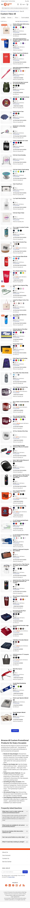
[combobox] (15, 8)
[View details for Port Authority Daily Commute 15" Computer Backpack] (6, 88)
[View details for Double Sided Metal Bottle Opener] (6, 689)
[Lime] (21, 27)
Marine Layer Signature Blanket (20, 698)
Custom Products (8, 892)
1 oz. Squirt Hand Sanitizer (19, 198)
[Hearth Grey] (23, 629)
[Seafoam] (21, 43)
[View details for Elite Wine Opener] (6, 674)
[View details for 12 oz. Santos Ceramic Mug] (6, 247)
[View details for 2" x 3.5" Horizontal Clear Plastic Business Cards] (6, 540)
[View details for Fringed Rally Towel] (6, 349)
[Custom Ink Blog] (24, 885)
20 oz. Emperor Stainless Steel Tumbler (20, 597)
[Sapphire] (14, 27)
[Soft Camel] (18, 629)
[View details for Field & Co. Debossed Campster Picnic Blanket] (6, 555)
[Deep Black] (18, 614)
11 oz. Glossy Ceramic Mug (19, 506)
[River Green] (18, 230)
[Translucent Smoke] (14, 671)
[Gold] (21, 346)
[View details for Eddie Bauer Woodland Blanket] (6, 645)
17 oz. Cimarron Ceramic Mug (20, 387)
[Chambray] (14, 289)
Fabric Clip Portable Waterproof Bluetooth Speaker (21, 461)
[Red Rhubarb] (16, 629)
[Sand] (23, 405)
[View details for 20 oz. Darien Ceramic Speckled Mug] (6, 407)
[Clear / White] (18, 538)
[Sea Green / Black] (23, 171)
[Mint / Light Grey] (14, 171)
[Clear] (14, 200)
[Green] (18, 113)
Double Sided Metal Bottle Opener (19, 684)
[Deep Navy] (14, 614)
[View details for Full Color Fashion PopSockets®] (6, 175)
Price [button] (16, 17)
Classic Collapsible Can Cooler (20, 140)
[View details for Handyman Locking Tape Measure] (6, 131)
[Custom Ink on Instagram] (17, 885)
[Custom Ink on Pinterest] (13, 885)
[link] (8, 4)
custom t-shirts (22, 893)
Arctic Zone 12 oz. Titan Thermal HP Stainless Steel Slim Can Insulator (21, 581)
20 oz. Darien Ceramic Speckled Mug (21, 402)
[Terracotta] (21, 389)
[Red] (16, 27)
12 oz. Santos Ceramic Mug (19, 242)
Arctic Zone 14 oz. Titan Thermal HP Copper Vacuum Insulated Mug (21, 565)
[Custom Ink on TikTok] (20, 885)
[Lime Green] (18, 360)
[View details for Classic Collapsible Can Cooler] (6, 146)
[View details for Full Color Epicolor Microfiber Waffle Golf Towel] (6, 335)
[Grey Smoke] (16, 85)
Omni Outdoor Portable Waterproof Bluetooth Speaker (20, 446)
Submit (25, 871)
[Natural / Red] (14, 303)
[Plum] (18, 389)
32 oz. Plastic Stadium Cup (19, 271)
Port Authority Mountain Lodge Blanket (21, 626)
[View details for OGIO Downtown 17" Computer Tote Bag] (6, 660)
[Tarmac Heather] (14, 657)
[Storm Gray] (21, 494)
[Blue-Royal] (14, 43)
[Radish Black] (18, 642)
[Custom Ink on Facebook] (6, 885)
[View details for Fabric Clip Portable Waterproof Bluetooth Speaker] (6, 466)
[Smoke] (18, 318)
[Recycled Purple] (23, 55)
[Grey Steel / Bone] (16, 642)
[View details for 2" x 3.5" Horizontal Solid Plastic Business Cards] (6, 526)
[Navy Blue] (18, 143)
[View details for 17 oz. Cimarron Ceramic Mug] (6, 393)
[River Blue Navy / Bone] (14, 642)
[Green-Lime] (18, 686)
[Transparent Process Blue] (14, 258)
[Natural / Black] (18, 303)
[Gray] (16, 244)
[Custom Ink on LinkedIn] (10, 885)
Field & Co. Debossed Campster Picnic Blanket (21, 550)
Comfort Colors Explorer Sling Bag (20, 286)
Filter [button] (4, 17)
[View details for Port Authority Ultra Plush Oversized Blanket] (6, 616)
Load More (15, 730)
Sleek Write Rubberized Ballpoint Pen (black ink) (21, 68)
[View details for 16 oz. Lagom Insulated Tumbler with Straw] (6, 233)
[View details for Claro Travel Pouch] (6, 189)
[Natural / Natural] (16, 303)
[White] (18, 27)
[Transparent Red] (16, 258)
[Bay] (21, 289)
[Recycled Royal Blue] (14, 55)
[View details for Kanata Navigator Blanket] (6, 718)
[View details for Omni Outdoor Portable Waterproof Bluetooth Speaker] (6, 451)
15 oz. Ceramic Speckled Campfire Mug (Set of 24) (19, 417)
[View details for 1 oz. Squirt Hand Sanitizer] (6, 204)
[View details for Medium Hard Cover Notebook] (6, 59)
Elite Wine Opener (17, 669)
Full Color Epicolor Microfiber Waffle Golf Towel (20, 330)
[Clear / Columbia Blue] (14, 538)
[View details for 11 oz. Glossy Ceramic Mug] (6, 511)
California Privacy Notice (19, 895)
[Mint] (18, 71)
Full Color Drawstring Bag (19, 155)
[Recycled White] (18, 55)
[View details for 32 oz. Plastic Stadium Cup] (6, 276)
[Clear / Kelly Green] (21, 538)
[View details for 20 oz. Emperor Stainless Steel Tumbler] (6, 602)
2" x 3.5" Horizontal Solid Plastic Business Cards (20, 521)
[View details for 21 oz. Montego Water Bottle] (6, 262)
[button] (11, 25)
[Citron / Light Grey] (18, 171)
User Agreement (15, 896)
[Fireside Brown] (21, 629)
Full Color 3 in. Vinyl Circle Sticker (21, 97)
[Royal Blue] (14, 99)
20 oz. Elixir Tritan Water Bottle (20, 372)
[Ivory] (16, 289)
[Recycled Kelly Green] (21, 55)
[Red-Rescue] (16, 43)
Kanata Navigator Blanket (19, 712)
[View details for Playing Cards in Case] (6, 117)
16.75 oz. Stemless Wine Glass (20, 431)
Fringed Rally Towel (17, 344)
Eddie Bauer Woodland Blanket (20, 640)
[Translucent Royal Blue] (14, 375)
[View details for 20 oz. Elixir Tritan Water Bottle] (6, 378)
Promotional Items (17, 892)
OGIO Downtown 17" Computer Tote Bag (21, 655)
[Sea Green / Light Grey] (16, 171)
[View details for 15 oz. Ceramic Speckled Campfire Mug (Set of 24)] (6, 422)
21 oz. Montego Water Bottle (20, 256)
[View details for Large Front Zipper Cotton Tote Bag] (6, 305)
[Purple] (23, 27)
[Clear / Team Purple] (23, 538)
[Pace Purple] (23, 43)
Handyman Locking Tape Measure (19, 126)
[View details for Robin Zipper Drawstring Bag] (6, 364)
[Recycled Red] (16, 55)
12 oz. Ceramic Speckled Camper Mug (19, 491)
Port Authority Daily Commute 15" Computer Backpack (20, 83)
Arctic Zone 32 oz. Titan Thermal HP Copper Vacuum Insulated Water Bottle (21, 476)
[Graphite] (16, 614)
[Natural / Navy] (23, 303)
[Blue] (14, 113)
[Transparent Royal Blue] (18, 258)
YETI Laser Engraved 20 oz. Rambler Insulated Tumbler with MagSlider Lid (21, 40)
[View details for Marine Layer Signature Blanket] (6, 703)
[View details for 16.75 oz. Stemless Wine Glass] (6, 437)
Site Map (24, 892)
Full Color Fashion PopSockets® (21, 169)
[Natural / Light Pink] (21, 303)
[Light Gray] (14, 553)
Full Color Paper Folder (18, 213)
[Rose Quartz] (23, 289)
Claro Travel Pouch (17, 184)
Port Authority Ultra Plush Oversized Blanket (19, 611)
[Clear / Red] (16, 538)
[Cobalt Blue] (14, 419)
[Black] (18, 85)
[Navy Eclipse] (14, 629)
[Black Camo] (16, 657)
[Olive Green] (14, 85)
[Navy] (14, 71)
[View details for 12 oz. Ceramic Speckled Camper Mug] (6, 496)
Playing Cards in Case (18, 111)
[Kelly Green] (21, 99)
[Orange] (23, 71)
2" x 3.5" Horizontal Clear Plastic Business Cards (21, 535)
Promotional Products (13, 11)
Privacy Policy (8, 895)
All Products (4, 11)
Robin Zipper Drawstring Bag (20, 358)
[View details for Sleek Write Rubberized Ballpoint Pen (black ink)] (6, 73)
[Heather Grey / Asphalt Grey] (14, 700)
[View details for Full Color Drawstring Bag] (6, 160)
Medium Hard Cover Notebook (20, 53)
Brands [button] (9, 17)
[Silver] (16, 585)
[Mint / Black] (21, 171)
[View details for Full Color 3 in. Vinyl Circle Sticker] (6, 102)
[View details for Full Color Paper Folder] (6, 218)
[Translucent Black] (18, 375)
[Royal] (14, 273)
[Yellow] (23, 273)
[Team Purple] (23, 99)
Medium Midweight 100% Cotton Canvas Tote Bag (21, 25)
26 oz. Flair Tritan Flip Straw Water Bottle (20, 315)
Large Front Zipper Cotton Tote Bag (21, 300)
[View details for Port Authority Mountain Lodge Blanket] (6, 631)
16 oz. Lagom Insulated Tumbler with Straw (21, 228)
